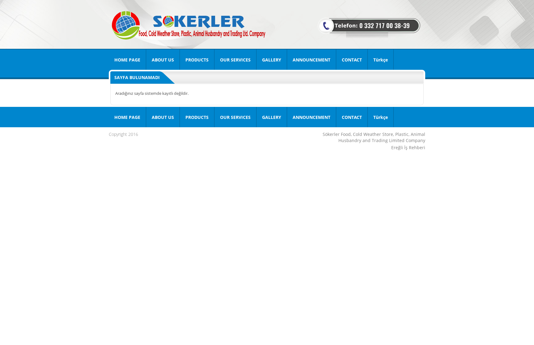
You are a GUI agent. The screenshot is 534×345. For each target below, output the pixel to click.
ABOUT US (163, 60)
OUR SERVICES (235, 60)
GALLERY (271, 60)
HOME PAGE (127, 60)
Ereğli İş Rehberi (408, 147)
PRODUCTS (197, 60)
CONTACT (352, 60)
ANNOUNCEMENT (311, 60)
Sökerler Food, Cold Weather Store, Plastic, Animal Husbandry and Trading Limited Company (374, 137)
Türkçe (380, 60)
